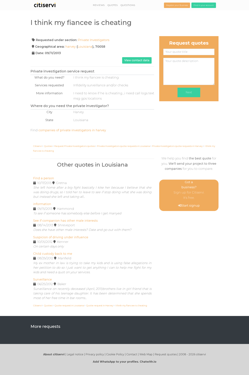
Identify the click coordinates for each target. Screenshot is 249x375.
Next (189, 92)
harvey (70, 47)
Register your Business (177, 5)
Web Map (145, 354)
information (42, 204)
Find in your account (204, 5)
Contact (131, 354)
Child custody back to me (52, 254)
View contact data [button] (136, 60)
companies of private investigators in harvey (72, 130)
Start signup (190, 205)
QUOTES (112, 5)
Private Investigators (93, 40)
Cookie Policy (115, 354)
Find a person (43, 178)
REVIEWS (99, 5)
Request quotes (166, 354)
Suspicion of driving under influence (60, 237)
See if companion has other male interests (65, 221)
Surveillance (42, 279)
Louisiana (85, 47)
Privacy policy (95, 354)
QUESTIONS (127, 5)
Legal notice (75, 354)
